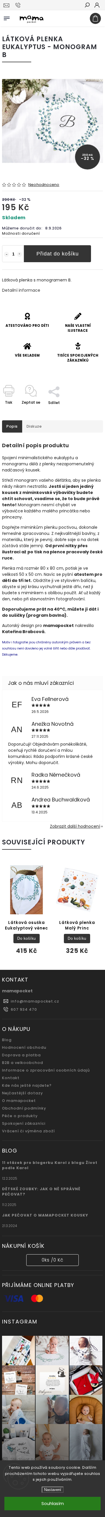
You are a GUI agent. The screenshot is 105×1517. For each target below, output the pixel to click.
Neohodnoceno (43, 185)
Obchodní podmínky (24, 1108)
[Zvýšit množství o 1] (19, 254)
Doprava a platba (21, 1055)
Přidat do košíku (57, 254)
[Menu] (6, 17)
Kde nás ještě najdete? (27, 1085)
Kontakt (11, 1077)
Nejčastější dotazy (22, 1093)
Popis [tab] (12, 426)
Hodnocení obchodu (24, 1047)
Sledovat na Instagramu (36, 1459)
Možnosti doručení (21, 233)
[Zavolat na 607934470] (19, 5)
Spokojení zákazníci (24, 1123)
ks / (52, 1260)
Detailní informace (21, 290)
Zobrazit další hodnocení (75, 826)
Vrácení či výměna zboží (28, 1131)
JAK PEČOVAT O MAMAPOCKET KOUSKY (45, 1215)
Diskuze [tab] (34, 426)
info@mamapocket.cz (35, 1001)
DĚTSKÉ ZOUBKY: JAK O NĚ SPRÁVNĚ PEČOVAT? (41, 1191)
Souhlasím (52, 1503)
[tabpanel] (26, 911)
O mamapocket (19, 1100)
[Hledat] (87, 5)
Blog (7, 1039)
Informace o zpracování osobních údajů (46, 1070)
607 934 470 (24, 1009)
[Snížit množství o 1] (6, 254)
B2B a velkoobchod (22, 1062)
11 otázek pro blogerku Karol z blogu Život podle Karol (49, 1165)
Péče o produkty (20, 1115)
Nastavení (52, 1489)
